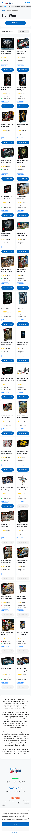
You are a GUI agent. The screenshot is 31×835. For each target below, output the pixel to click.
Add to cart (9, 69)
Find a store (17, 791)
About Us (8, 791)
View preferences (15, 829)
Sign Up (8, 782)
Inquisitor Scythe (15, 721)
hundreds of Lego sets (19, 754)
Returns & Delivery (4, 803)
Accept (15, 824)
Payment (11, 801)
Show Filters (15, 22)
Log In (14, 782)
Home (3, 10)
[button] (28, 810)
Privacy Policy (14, 832)
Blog (24, 791)
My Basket (22, 782)
